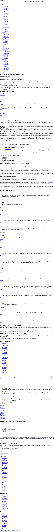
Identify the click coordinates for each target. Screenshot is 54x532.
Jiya (1, 230)
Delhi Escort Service (10, 82)
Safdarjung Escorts (5, 41)
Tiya (1, 297)
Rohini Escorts (5, 42)
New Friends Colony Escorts (5, 471)
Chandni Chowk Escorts (6, 20)
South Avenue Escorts (6, 70)
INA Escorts (3, 497)
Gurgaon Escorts (5, 65)
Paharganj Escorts (5, 11)
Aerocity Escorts (5, 5)
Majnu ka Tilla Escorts (6, 64)
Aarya (1, 197)
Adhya (1, 206)
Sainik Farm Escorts (5, 69)
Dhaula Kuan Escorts (6, 34)
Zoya (1, 322)
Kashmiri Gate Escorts (6, 44)
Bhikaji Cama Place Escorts (6, 55)
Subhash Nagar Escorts (5, 485)
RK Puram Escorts (5, 21)
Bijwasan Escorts (5, 43)
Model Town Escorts (6, 37)
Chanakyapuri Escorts (4, 350)
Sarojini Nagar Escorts (5, 491)
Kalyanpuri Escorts (4, 519)
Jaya (1, 222)
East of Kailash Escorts (6, 17)
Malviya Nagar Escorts (5, 517)
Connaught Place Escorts (5, 345)
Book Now (1, 440)
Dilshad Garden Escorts (6, 60)
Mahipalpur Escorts (5, 6)
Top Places (3, 32)
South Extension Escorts (6, 12)
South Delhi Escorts (5, 14)
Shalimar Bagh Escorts (6, 40)
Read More (3, 93)
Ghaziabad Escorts (4, 486)
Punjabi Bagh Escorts (6, 15)
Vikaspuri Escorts (5, 24)
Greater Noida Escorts (4, 355)
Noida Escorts (3, 489)
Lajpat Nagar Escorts (4, 347)
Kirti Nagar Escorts (5, 54)
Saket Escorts (5, 8)
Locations (3, 46)
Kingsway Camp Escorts (5, 488)
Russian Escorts (2, 95)
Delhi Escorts (3, 513)
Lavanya (1, 247)
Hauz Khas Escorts (5, 49)
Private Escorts (2, 410)
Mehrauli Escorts (5, 50)
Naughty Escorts (2, 414)
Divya (1, 214)
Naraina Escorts (4, 366)
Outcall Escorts (2, 413)
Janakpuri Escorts (4, 484)
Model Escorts (2, 407)
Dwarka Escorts (5, 7)
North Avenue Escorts (6, 68)
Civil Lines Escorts (5, 58)
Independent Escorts (3, 106)
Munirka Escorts (5, 23)
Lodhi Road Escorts (5, 63)
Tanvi (1, 289)
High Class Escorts (3, 113)
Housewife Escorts (3, 101)
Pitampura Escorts (4, 482)
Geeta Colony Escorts (6, 48)
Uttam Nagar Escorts (6, 28)
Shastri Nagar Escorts (6, 38)
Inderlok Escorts (4, 522)
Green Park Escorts (5, 10)
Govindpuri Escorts (5, 61)
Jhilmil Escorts (5, 39)
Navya (1, 255)
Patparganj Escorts (5, 56)
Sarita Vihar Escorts (4, 359)
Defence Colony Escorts (6, 27)
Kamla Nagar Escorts (6, 53)
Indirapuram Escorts (5, 66)
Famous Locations (4, 59)
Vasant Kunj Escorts (6, 13)
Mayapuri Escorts (4, 466)
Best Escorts (3, 18)
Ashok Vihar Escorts (6, 25)
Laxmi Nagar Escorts (6, 30)
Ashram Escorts (5, 26)
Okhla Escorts (5, 16)
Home (2, 4)
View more (1, 419)
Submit (1, 454)
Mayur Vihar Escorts (4, 364)
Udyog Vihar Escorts (4, 352)
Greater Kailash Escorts (6, 9)
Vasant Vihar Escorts (6, 51)
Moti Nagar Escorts (4, 356)
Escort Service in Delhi (17, 530)
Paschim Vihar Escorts (6, 29)
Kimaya (1, 239)
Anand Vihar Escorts (4, 361)
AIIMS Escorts (4, 464)
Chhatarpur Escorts (5, 33)
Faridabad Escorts (4, 527)
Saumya (1, 272)
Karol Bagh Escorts (5, 22)
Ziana (1, 314)
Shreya (1, 280)
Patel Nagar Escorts (5, 36)
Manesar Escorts (5, 31)
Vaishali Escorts (5, 71)
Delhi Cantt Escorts (5, 19)
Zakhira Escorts (5, 35)
